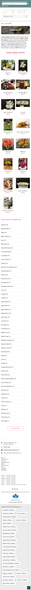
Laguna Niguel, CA (6, 309)
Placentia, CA (4, 371)
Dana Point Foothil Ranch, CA (9, 267)
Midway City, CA (5, 332)
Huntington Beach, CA (7, 286)
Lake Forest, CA (5, 317)
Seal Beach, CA (5, 394)
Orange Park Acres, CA (7, 367)
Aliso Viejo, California (8, 553)
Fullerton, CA (4, 275)
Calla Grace (8, 151)
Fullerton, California (21, 573)
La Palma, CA (4, 298)
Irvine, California (21, 513)
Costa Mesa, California (8, 510)
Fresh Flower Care (5, 465)
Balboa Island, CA (5, 236)
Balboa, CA (4, 232)
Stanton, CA (4, 398)
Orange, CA (4, 363)
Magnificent (23, 151)
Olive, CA (3, 359)
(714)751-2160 (5, 1)
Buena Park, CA (5, 244)
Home (2, 23)
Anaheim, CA (4, 225)
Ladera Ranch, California (9, 560)
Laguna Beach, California (9, 540)
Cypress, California (8, 573)
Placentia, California (8, 580)
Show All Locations (16, 428)
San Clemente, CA (6, 382)
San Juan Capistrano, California (11, 563)
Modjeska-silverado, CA (7, 340)
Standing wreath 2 (8, 132)
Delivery (2, 463)
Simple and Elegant (8, 191)
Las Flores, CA (5, 321)
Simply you (8, 73)
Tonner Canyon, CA (6, 401)
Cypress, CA (4, 263)
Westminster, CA (5, 413)
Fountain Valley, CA (6, 271)
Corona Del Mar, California (9, 546)
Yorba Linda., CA (5, 417)
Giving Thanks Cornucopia (23, 132)
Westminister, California (9, 533)
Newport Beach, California (9, 516)
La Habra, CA (4, 294)
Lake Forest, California (8, 536)
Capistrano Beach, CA (7, 248)
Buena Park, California (8, 583)
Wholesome (23, 171)
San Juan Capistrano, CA (7, 386)
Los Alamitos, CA (5, 328)
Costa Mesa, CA (5, 255)
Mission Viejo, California (9, 543)
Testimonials (3, 470)
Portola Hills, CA (5, 375)
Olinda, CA (4, 355)
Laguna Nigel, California (9, 556)
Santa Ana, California (8, 513)
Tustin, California (7, 523)
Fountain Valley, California (9, 530)
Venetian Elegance (23, 92)
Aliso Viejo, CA (5, 421)
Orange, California (7, 520)
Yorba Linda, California (9, 576)
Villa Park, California (22, 580)
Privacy (2, 467)
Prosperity (22, 112)
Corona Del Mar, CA (6, 251)
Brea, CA (3, 240)
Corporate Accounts (5, 462)
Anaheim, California (21, 520)
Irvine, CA (3, 290)
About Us (3, 457)
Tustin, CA (3, 405)
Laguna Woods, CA (6, 313)
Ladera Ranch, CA (5, 301)
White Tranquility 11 (22, 191)
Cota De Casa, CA (6, 259)
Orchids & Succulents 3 (8, 210)
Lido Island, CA (5, 325)
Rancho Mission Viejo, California (11, 570)
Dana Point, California (8, 566)
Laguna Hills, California (9, 550)
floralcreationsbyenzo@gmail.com (19, 1)
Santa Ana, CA (5, 390)
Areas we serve (4, 459)
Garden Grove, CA (6, 278)
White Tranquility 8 (22, 73)
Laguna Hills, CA (5, 305)
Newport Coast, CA (6, 348)
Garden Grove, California (9, 526)
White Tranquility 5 (8, 112)
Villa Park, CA (4, 409)
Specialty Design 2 (8, 92)
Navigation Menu (8, 16)
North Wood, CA (5, 351)
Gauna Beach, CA (5, 282)
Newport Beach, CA (6, 344)
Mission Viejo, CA (5, 336)
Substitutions (4, 468)
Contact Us (3, 460)
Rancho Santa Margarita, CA (8, 378)
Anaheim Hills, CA (5, 228)
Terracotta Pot (8, 171)
